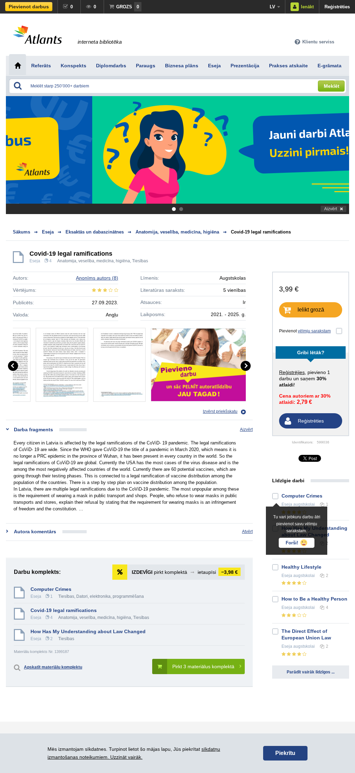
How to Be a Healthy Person (314, 599)
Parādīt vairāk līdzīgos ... (311, 672)
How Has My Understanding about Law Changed (88, 631)
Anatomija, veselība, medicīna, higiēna (93, 260)
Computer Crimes (51, 589)
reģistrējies (292, 372)
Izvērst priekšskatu (220, 411)
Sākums (21, 232)
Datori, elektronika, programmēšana (110, 596)
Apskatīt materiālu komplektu (53, 667)
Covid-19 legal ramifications (261, 232)
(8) (97, 278)
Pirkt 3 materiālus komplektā (203, 666)
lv (272, 6)
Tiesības (140, 260)
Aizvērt (330, 208)
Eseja (34, 260)
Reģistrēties (337, 6)
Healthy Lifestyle (301, 567)
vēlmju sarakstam (314, 331)
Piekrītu (285, 753)
